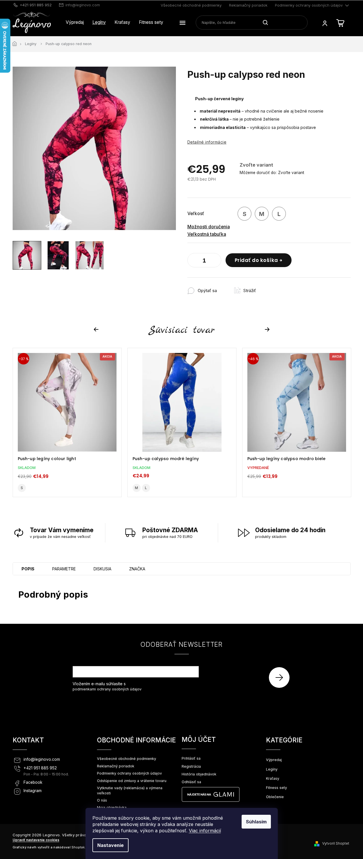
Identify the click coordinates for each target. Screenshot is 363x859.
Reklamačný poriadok (248, 5)
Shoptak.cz (80, 847)
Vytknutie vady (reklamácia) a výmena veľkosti (129, 790)
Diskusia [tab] (102, 568)
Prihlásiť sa (281, 677)
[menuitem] (74, 22)
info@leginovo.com (42, 759)
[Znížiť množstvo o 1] (193, 261)
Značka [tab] (137, 568)
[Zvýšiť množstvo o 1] (215, 261)
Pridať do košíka (256, 260)
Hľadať (267, 22)
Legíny (271, 769)
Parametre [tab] (64, 568)
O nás (102, 800)
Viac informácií (205, 830)
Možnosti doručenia (208, 226)
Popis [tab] (28, 568)
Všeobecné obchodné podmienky (191, 5)
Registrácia (191, 766)
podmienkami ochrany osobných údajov (107, 689)
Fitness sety (276, 787)
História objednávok (199, 774)
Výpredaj (274, 760)
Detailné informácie (207, 142)
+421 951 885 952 (40, 768)
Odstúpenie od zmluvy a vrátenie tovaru (131, 781)
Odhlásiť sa (191, 782)
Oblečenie (275, 797)
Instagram (33, 790)
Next (268, 329)
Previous (97, 329)
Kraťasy (272, 778)
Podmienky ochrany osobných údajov (309, 5)
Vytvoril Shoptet (335, 843)
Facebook (33, 782)
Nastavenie (110, 845)
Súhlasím (256, 822)
